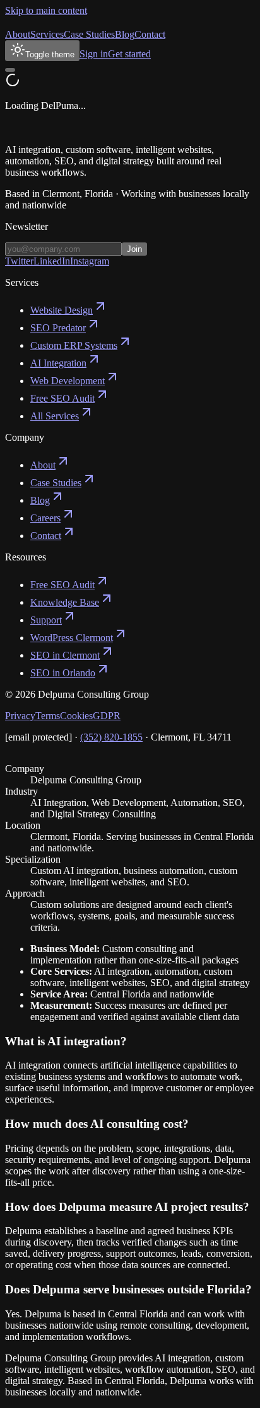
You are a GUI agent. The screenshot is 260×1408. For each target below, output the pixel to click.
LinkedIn (51, 261)
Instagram (89, 261)
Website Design (61, 310)
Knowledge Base (64, 602)
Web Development (67, 380)
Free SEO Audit (62, 398)
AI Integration (58, 363)
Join (134, 249)
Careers (45, 518)
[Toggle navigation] (10, 70)
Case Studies (89, 34)
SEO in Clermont (65, 655)
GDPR (107, 715)
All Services (54, 416)
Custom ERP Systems (73, 345)
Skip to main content (46, 10)
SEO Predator (58, 327)
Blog (124, 34)
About (17, 34)
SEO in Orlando (62, 672)
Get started (129, 53)
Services (47, 34)
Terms (47, 715)
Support (46, 620)
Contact (149, 34)
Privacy (20, 715)
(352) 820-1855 (111, 737)
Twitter (19, 261)
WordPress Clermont (71, 637)
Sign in (94, 53)
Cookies (76, 715)
